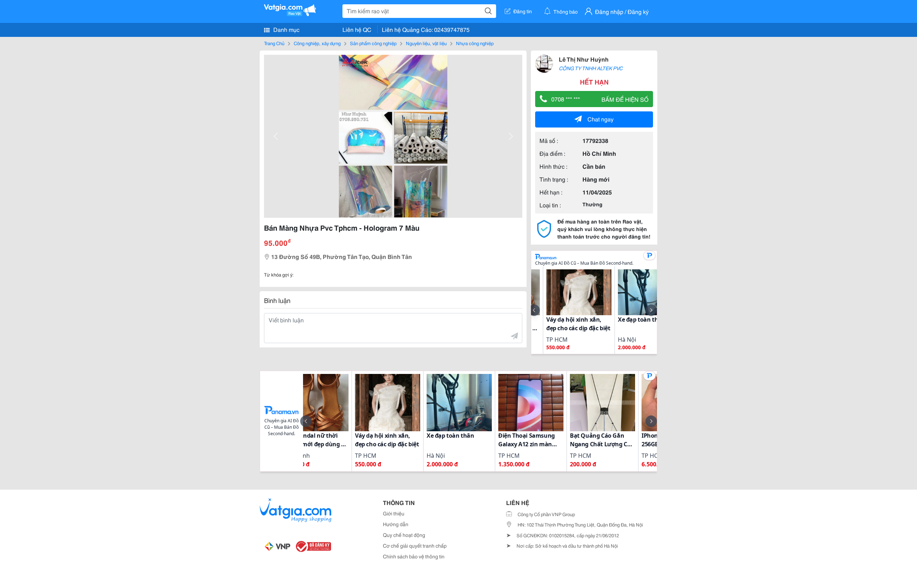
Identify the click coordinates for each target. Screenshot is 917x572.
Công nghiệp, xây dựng (317, 43)
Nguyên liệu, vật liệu (426, 43)
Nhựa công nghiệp (475, 43)
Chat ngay (600, 119)
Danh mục (285, 29)
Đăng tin (522, 11)
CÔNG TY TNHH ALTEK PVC (591, 68)
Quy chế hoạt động (404, 534)
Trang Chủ (274, 43)
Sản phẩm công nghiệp (373, 43)
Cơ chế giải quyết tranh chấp (415, 545)
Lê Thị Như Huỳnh (584, 59)
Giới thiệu (393, 513)
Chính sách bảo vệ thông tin (414, 556)
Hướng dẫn (395, 524)
